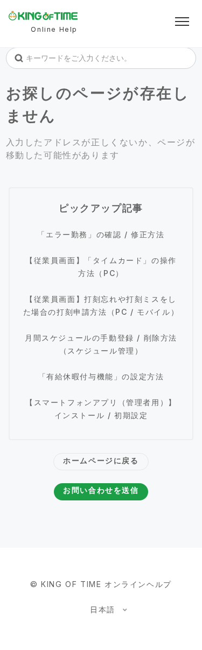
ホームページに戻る (100, 460)
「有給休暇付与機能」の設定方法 (101, 376)
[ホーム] (43, 16)
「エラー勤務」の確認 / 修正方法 (100, 234)
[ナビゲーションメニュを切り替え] (182, 21)
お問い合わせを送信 (100, 489)
